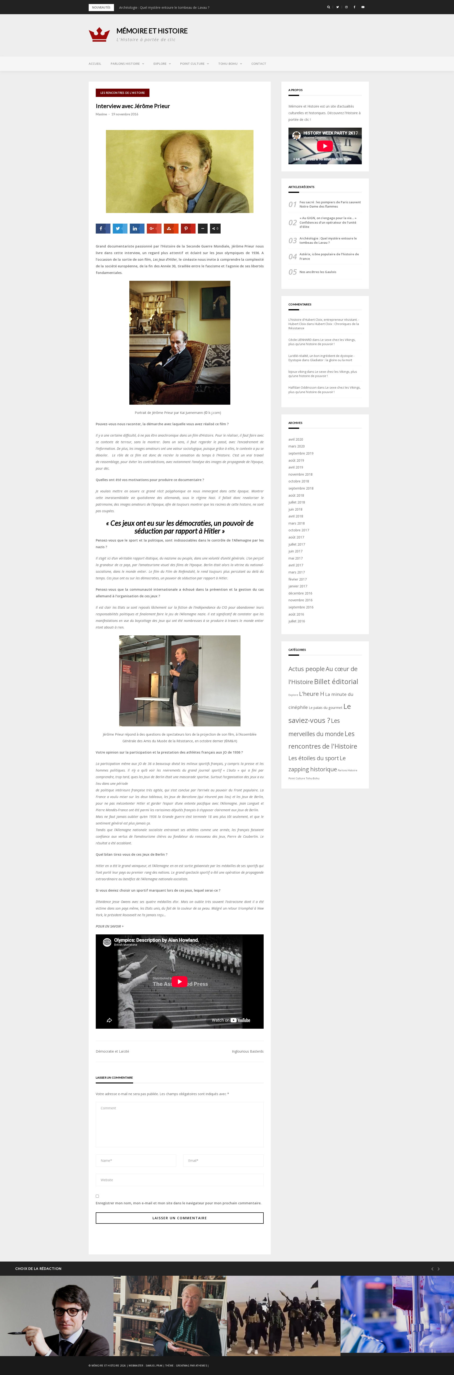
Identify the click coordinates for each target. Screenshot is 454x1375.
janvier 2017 (297, 586)
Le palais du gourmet (325, 707)
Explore (159, 63)
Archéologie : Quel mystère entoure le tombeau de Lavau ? (164, 7)
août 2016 (296, 614)
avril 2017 (295, 565)
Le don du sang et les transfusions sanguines (394, 1340)
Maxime (101, 114)
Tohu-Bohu (228, 63)
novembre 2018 (300, 474)
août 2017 (296, 537)
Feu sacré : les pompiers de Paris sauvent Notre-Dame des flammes (330, 204)
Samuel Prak (154, 1365)
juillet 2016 (296, 621)
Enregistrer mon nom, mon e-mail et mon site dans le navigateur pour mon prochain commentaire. (179, 1203)
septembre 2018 (301, 488)
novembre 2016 (300, 600)
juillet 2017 (296, 544)
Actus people (306, 669)
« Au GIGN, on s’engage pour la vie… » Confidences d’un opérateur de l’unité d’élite (328, 222)
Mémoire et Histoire (152, 31)
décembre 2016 (300, 593)
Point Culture (192, 63)
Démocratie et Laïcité (112, 1051)
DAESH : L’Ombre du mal (266, 1344)
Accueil (95, 63)
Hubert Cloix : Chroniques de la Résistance (166, 1344)
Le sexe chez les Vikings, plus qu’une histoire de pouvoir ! (322, 342)
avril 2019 (295, 467)
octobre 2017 (298, 530)
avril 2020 (295, 439)
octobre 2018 (298, 481)
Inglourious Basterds (248, 1051)
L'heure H (311, 694)
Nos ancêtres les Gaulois (318, 272)
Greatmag (182, 1365)
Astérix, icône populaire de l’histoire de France (329, 256)
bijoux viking (297, 371)
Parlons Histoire (125, 63)
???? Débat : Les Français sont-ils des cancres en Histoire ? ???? (55, 1340)
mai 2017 (295, 558)
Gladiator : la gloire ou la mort (331, 360)
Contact (258, 63)
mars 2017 (296, 572)
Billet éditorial (336, 681)
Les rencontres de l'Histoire (122, 93)
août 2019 (296, 460)
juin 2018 (295, 509)
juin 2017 (295, 551)
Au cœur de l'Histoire (262, 1331)
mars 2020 (296, 446)
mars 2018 (296, 523)
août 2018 (296, 495)
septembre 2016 (301, 607)
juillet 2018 (296, 502)
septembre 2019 (301, 453)
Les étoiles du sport (313, 758)
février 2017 (297, 579)
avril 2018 (295, 516)
